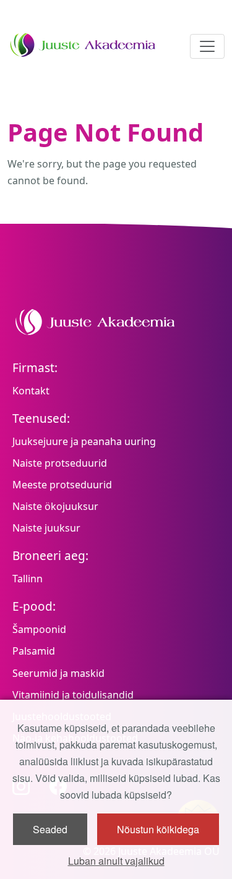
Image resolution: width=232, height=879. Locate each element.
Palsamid (33, 651)
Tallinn (27, 578)
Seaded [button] (50, 829)
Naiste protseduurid (59, 463)
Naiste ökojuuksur (55, 506)
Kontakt (30, 390)
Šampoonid (39, 629)
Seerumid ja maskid (58, 673)
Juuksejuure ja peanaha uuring (84, 441)
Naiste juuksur (46, 528)
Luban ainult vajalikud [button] (116, 861)
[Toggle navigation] (207, 46)
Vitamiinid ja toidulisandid (73, 695)
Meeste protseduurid (62, 484)
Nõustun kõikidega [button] (158, 829)
